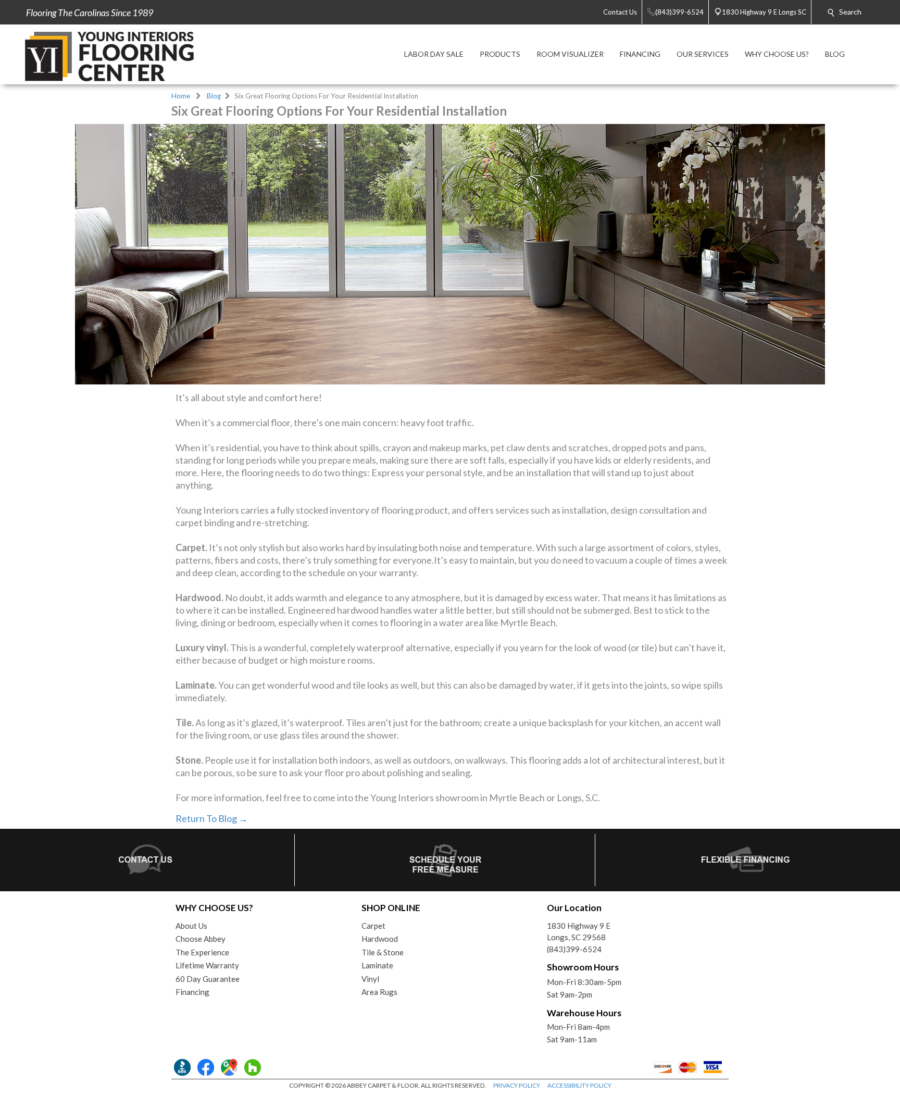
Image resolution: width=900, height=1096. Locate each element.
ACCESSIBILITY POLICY (579, 1085)
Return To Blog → (212, 818)
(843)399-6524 (574, 949)
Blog (214, 96)
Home (180, 96)
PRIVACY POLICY (516, 1085)
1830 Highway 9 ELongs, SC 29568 (578, 931)
